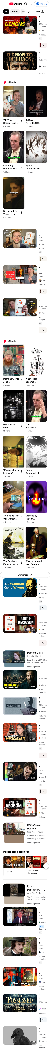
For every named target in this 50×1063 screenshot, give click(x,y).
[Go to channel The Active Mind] (40, 244)
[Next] (29, 11)
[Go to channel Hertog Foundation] (40, 922)
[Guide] (4, 4)
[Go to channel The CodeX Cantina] (40, 31)
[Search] (25, 4)
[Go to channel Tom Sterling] (40, 952)
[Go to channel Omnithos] (40, 67)
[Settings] (31, 4)
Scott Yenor (31, 832)
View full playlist (33, 667)
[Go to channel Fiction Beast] (40, 593)
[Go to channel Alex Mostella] (40, 313)
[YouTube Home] (15, 4)
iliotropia (30, 656)
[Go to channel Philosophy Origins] (40, 685)
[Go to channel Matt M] (41, 280)
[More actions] (21, 121)
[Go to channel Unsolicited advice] (40, 777)
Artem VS (30, 893)
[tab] (6, 11)
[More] (43, 45)
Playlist (38, 656)
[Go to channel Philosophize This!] (40, 711)
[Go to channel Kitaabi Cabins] (40, 738)
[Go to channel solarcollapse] (40, 1041)
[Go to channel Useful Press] (40, 1009)
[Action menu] (44, 17)
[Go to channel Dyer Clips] (40, 982)
